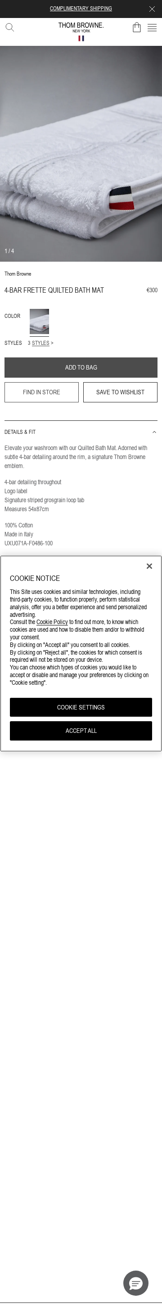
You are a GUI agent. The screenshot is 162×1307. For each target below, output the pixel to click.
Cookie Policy (52, 622)
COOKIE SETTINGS (81, 707)
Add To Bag (81, 367)
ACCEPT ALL (81, 731)
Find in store (41, 392)
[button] (135, 1283)
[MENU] (152, 27)
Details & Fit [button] (20, 432)
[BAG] (136, 27)
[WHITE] (39, 321)
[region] (81, 653)
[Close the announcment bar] (152, 9)
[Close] (149, 566)
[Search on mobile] (8, 25)
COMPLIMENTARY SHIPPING (81, 8)
